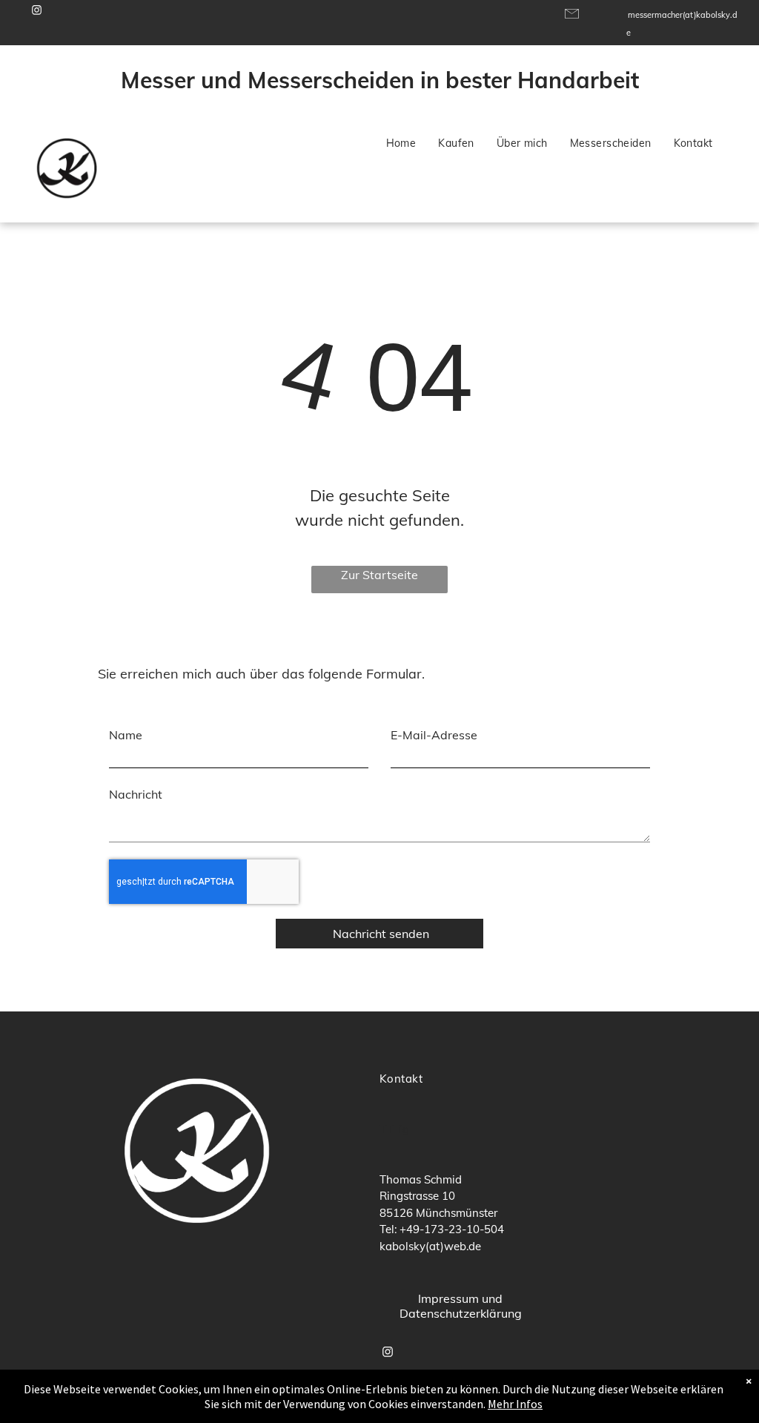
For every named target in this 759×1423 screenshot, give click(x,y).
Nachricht (135, 794)
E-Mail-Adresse (434, 734)
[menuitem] (401, 143)
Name (125, 734)
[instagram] (37, 12)
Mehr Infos (515, 1403)
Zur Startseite (379, 574)
